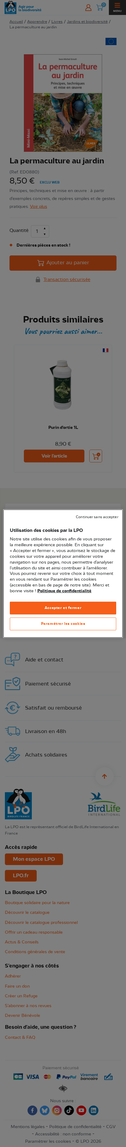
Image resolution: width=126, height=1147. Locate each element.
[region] (63, 573)
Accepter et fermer (63, 608)
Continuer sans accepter (97, 517)
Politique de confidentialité (64, 591)
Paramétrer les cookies (63, 624)
